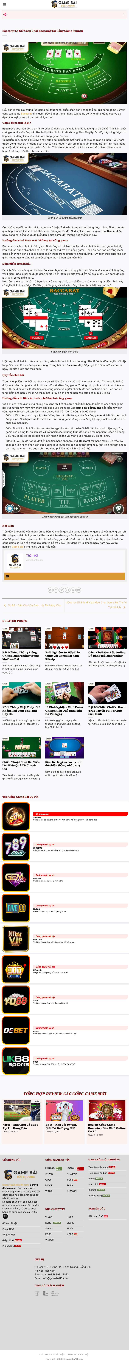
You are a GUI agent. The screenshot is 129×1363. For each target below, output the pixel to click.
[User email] (7, 576)
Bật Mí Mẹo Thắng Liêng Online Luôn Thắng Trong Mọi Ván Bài (20, 656)
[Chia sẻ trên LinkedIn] (78, 590)
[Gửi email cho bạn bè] (67, 590)
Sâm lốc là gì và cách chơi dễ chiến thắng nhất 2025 (63, 764)
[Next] (126, 1121)
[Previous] (2, 1121)
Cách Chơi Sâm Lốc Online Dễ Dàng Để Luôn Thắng (106, 654)
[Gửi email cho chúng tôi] (5, 1216)
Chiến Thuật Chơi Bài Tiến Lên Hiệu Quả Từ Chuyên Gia (21, 765)
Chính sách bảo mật (78, 1354)
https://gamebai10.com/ (15, 1184)
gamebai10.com (34, 560)
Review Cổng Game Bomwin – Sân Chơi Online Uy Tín (107, 1128)
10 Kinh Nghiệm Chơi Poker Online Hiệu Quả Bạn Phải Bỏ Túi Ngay (64, 711)
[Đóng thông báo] (124, 14)
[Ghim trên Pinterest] (73, 590)
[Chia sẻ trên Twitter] (61, 590)
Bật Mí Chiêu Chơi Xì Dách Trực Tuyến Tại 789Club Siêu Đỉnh (106, 711)
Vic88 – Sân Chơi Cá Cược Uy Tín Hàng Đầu (34, 605)
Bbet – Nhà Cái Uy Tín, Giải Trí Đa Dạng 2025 (61, 1126)
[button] (4, 4)
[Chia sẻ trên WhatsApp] (50, 590)
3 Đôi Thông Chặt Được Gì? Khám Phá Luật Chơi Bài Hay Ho (21, 711)
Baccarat (26, 113)
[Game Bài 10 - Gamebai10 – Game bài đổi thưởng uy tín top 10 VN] (64, 4)
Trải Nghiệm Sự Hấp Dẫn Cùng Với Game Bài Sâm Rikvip (62, 656)
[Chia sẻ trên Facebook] (56, 590)
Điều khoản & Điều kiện (51, 1354)
